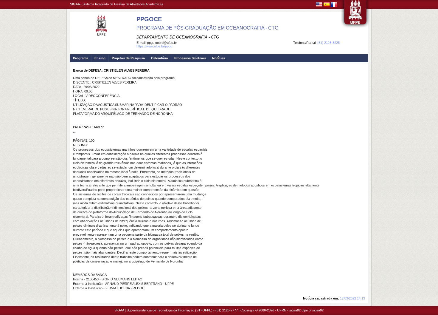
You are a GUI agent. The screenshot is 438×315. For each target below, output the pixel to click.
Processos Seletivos (190, 58)
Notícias (218, 58)
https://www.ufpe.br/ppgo (154, 46)
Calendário (159, 58)
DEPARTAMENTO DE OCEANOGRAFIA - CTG (177, 37)
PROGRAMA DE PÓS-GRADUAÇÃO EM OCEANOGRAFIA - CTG (207, 27)
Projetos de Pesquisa (128, 58)
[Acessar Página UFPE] (355, 14)
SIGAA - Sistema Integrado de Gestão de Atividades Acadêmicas (116, 4)
